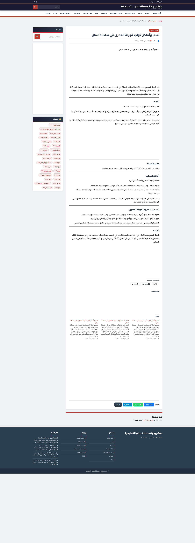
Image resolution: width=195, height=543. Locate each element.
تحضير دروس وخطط (42, 183)
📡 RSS (35, 1)
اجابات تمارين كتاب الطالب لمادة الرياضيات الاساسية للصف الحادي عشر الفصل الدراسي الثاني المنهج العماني (46, 447)
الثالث (57, 179)
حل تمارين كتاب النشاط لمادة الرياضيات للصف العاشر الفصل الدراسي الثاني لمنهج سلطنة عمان (45, 454)
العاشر (47, 146)
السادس (47, 158)
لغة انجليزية (55, 150)
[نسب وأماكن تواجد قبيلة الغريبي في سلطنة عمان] (113, 329)
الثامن (57, 175)
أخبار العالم (157, 13)
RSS (83, 456)
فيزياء (57, 167)
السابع (57, 158)
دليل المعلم (47, 187)
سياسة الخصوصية (79, 449)
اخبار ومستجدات (116, 13)
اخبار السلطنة (130, 13)
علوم (57, 162)
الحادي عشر (55, 137)
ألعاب (147, 13)
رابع (58, 187)
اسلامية (77, 13)
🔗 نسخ (118, 404)
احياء (140, 13)
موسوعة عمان (152, 21)
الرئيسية (160, 21)
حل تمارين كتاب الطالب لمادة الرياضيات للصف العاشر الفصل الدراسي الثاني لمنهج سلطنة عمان (45, 462)
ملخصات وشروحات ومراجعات (50, 129)
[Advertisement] (114, 61)
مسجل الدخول (148, 420)
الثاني (48, 179)
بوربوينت (56, 183)
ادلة (96, 13)
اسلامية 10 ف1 (80, 445)
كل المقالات (81, 452)
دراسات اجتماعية (44, 154)
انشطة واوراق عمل (44, 162)
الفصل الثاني (55, 133)
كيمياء (47, 167)
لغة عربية (43, 137)
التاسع (47, 13)
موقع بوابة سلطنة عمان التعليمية (95, 471)
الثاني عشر (46, 141)
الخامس (56, 146)
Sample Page (81, 441)
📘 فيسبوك (149, 404)
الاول (55, 13)
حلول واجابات (46, 171)
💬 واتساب (138, 404)
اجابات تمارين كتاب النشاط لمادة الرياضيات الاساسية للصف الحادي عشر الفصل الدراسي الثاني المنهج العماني (46, 440)
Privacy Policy (81, 438)
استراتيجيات (87, 13)
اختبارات (104, 13)
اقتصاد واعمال (65, 13)
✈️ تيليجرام (127, 404)
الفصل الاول (55, 125)
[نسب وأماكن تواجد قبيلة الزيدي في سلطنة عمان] (144, 329)
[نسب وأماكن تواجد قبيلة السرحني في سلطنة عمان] (83, 329)
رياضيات (44, 150)
